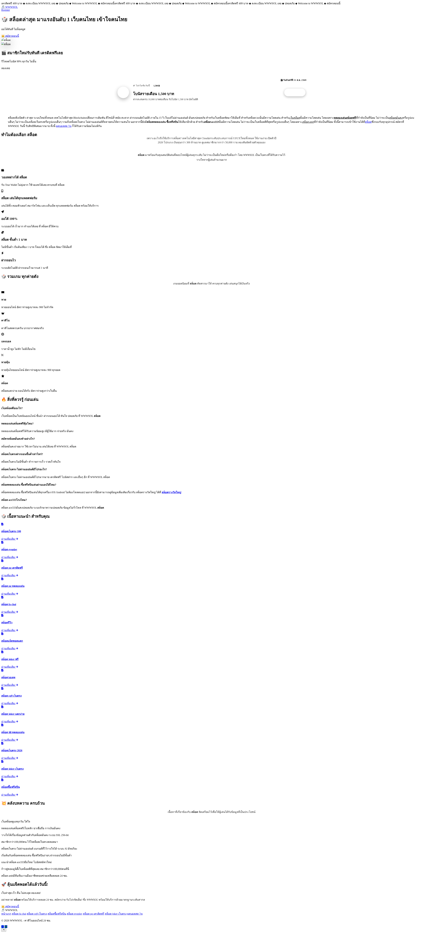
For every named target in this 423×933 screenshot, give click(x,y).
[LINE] (6, 926)
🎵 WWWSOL (9, 7)
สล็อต (368, 121)
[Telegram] (2, 926)
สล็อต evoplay (74, 913)
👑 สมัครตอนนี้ (10, 36)
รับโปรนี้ (296, 92)
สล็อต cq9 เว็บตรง (37, 913)
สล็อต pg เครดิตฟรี (93, 913)
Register (5, 10)
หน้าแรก (6, 913)
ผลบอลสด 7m (63, 126)
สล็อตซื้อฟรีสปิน (57, 913)
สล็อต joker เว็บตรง (116, 913)
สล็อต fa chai (19, 913)
